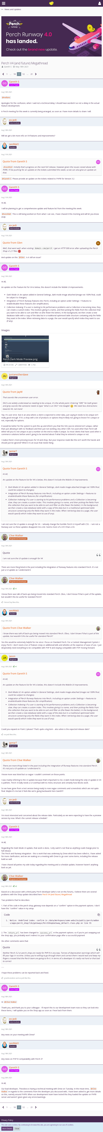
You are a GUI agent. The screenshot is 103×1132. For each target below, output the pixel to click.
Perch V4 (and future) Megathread (57, 894)
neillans (7, 97)
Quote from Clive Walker (17, 627)
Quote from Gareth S (15, 161)
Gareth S (8, 66)
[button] (3, 3)
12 (23, 74)
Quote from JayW (13, 391)
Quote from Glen (12, 242)
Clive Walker (11, 1002)
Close (17, 1128)
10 (15, 74)
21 (32, 74)
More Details (7, 1128)
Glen (23, 257)
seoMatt (8, 167)
